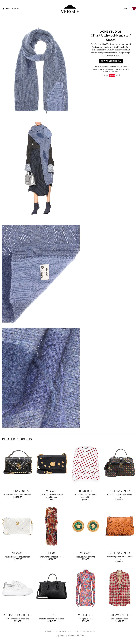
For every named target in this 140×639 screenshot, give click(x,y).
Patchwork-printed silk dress (51, 557)
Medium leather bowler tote (51, 619)
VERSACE (51, 490)
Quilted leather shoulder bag (17, 557)
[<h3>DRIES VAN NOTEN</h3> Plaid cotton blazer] (119, 588)
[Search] (3, 8)
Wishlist (91, 631)
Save (113, 76)
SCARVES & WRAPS (116, 66)
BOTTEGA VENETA (18, 490)
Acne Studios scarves (118, 69)
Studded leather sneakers (17, 619)
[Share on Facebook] (102, 76)
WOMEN (15, 9)
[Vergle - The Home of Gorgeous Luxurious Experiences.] (70, 9)
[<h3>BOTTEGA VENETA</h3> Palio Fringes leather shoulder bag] (119, 526)
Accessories (105, 66)
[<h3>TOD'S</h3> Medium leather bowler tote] (51, 588)
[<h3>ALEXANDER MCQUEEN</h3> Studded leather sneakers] (17, 588)
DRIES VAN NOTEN (119, 614)
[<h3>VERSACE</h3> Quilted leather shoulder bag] (17, 526)
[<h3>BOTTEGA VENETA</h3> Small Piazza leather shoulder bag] (119, 464)
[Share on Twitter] (105, 76)
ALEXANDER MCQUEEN (17, 614)
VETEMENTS (85, 614)
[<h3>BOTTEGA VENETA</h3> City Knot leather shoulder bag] (17, 464)
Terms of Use (51, 631)
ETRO (51, 552)
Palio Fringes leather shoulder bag (120, 557)
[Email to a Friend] (107, 76)
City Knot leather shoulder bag (17, 495)
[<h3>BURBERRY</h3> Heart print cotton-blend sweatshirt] (85, 464)
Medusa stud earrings (85, 557)
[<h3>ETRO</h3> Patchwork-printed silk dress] (51, 526)
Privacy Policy (66, 631)
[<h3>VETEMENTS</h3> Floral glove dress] (85, 588)
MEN (8, 9)
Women (125, 66)
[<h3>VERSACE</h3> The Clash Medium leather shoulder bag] (51, 464)
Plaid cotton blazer (119, 619)
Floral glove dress (85, 619)
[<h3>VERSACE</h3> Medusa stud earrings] (85, 526)
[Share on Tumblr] (119, 76)
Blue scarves (115, 71)
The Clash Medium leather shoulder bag (51, 495)
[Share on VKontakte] (117, 76)
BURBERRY (85, 490)
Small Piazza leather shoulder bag (119, 495)
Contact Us (80, 631)
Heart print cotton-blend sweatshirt (86, 495)
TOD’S (51, 614)
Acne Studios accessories (104, 69)
